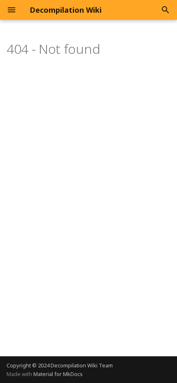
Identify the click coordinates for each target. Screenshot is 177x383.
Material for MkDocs (58, 374)
